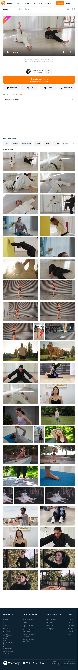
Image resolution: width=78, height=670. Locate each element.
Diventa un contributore (50, 628)
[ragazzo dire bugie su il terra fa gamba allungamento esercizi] (57, 268)
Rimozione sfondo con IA (8, 647)
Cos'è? (20, 94)
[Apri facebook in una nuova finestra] (24, 662)
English (68, 618)
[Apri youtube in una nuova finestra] (43, 662)
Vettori (9, 3)
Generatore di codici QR (8, 651)
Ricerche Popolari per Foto (29, 634)
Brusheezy (6, 618)
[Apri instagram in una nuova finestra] (27, 662)
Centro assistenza (52, 618)
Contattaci (49, 621)
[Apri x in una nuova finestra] (40, 662)
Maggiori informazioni (12, 98)
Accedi (68, 3)
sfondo (65, 143)
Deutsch (69, 627)
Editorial (37, 3)
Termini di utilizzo (54, 662)
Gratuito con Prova (39, 80)
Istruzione (6, 630)
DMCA (25, 621)
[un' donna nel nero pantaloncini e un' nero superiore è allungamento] (20, 454)
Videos (27, 3)
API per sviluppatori (7, 634)
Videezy (5, 624)
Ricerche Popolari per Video (29, 639)
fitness (15, 143)
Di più (47, 3)
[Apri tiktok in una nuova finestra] (37, 662)
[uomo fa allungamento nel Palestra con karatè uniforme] (20, 372)
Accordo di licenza (29, 618)
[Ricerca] (68, 9)
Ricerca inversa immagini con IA (8, 640)
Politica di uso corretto (65, 664)
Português (69, 624)
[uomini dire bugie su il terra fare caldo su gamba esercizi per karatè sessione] (20, 161)
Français (69, 630)
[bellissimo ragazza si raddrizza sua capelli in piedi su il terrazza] (57, 558)
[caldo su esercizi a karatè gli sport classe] (57, 203)
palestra (47, 143)
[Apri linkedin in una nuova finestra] (30, 662)
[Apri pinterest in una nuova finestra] (33, 662)
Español (69, 621)
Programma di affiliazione (28, 625)
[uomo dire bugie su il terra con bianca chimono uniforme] (20, 203)
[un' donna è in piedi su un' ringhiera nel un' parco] (57, 454)
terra (6, 143)
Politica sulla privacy (67, 662)
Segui (48, 72)
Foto (18, 3)
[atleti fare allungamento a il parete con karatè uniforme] (57, 225)
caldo (57, 143)
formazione (26, 143)
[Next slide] (70, 142)
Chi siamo (49, 624)
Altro (67, 633)
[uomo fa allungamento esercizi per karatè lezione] (20, 393)
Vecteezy (6, 621)
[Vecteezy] (3, 3)
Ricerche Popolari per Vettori (29, 630)
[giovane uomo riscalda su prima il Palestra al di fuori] (20, 515)
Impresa (6, 627)
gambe (37, 143)
